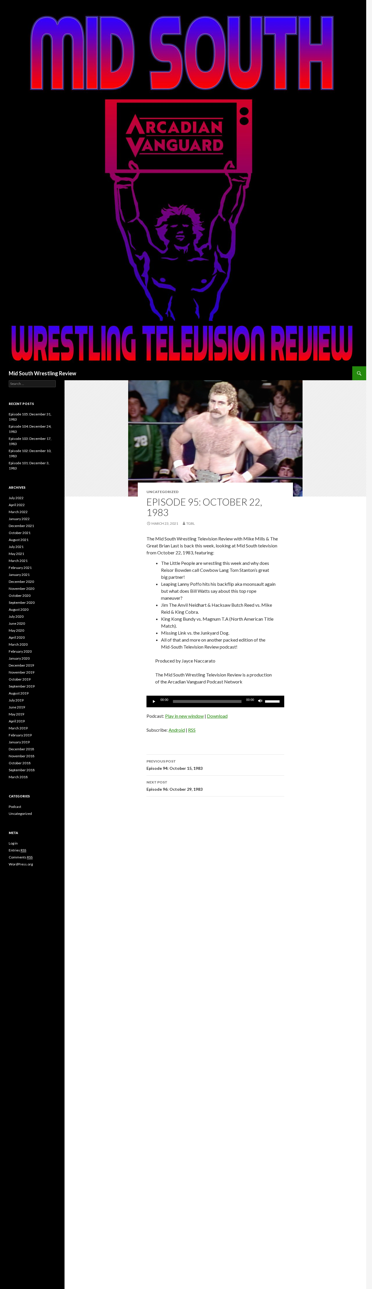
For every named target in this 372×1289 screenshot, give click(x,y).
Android (177, 730)
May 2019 (16, 714)
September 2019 (22, 686)
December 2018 (21, 749)
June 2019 (17, 707)
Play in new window (184, 716)
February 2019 (20, 735)
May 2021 (16, 553)
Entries (17, 850)
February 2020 (20, 651)
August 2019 (18, 693)
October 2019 (20, 679)
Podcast (15, 806)
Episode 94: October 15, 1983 (174, 765)
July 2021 (16, 546)
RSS (192, 730)
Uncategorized (20, 813)
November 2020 (21, 588)
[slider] (273, 701)
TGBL (190, 523)
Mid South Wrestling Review (42, 373)
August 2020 (18, 609)
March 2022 (18, 512)
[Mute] (260, 701)
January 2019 (19, 742)
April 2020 (17, 637)
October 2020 (20, 595)
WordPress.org (21, 864)
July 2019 (16, 700)
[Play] (154, 701)
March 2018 (18, 777)
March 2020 (18, 644)
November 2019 (21, 672)
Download (217, 716)
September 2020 (22, 602)
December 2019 (21, 665)
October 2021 (20, 533)
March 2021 (18, 560)
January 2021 (19, 574)
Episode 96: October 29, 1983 (174, 786)
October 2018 (20, 763)
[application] (215, 701)
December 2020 (21, 581)
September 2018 (22, 770)
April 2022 (17, 505)
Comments (21, 857)
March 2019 (18, 728)
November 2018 (21, 756)
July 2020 (16, 616)
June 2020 (17, 623)
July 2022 (16, 498)
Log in (13, 843)
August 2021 (18, 540)
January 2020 (19, 658)
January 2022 (19, 519)
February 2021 (20, 567)
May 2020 (16, 630)
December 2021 (21, 526)
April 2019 (17, 721)
